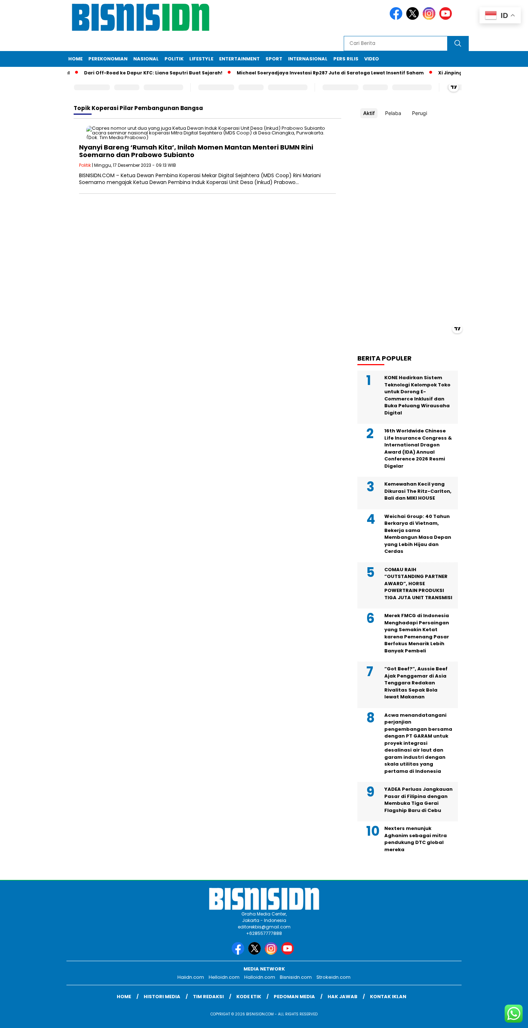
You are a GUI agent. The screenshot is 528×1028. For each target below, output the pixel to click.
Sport (273, 58)
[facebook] (397, 18)
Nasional (146, 58)
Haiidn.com (190, 977)
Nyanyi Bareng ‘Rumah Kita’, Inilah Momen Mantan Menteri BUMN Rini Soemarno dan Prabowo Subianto (196, 151)
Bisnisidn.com (296, 977)
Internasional (308, 58)
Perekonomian (108, 58)
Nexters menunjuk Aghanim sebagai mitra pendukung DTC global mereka (415, 839)
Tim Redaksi (208, 996)
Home (75, 58)
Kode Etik (248, 996)
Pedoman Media (294, 996)
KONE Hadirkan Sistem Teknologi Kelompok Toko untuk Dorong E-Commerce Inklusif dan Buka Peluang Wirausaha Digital (417, 395)
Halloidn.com (259, 977)
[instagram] (430, 18)
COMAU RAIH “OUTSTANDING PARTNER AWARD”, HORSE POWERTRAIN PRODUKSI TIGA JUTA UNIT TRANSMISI (418, 583)
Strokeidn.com (333, 977)
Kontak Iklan (388, 996)
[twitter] (413, 18)
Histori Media (162, 996)
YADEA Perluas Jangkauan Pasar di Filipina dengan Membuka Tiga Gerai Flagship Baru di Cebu (418, 800)
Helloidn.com (224, 977)
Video (371, 58)
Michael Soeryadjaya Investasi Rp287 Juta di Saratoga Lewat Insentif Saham (318, 73)
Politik (174, 58)
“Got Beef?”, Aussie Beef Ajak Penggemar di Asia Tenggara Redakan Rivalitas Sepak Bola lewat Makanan (416, 682)
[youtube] (446, 18)
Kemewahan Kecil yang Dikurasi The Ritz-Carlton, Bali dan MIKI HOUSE (417, 491)
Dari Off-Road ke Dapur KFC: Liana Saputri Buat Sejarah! (142, 73)
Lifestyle (201, 58)
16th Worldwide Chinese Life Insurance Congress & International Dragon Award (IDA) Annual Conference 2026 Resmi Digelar (418, 448)
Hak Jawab (342, 996)
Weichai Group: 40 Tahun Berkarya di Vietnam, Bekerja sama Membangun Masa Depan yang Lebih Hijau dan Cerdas (417, 534)
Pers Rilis (345, 58)
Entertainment (239, 58)
